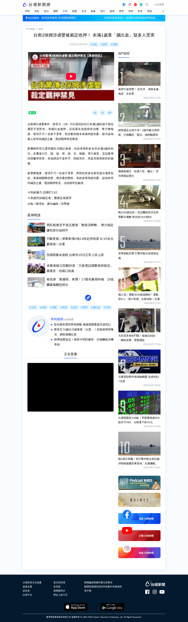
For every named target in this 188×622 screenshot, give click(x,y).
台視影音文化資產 (32, 582)
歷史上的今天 (60, 594)
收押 (75, 307)
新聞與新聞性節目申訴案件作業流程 (103, 586)
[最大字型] (110, 113)
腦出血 (96, 307)
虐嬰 (115, 44)
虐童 (64, 307)
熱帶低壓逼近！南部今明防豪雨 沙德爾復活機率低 (84, 342)
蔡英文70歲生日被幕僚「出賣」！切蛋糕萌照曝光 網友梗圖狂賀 (84, 332)
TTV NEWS (30, 29)
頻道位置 (27, 586)
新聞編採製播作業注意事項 (98, 582)
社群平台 (27, 594)
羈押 (85, 307)
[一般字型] (102, 113)
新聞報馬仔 (59, 590)
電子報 (87, 590)
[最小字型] (95, 113)
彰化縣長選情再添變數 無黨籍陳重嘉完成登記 (82, 324)
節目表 (26, 590)
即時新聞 (57, 319)
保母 (105, 44)
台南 (94, 44)
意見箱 (57, 586)
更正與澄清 (59, 582)
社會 (41, 29)
